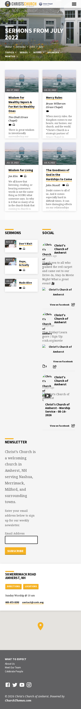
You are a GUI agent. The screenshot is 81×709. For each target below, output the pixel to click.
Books (37, 52)
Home (8, 47)
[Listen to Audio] (13, 125)
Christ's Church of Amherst (61, 248)
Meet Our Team (13, 667)
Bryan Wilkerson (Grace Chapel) (56, 105)
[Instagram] (29, 684)
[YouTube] (22, 684)
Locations (31, 586)
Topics (9, 52)
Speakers (53, 52)
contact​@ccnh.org (33, 602)
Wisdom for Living (20, 170)
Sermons (21, 47)
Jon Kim (13, 176)
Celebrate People (14, 671)
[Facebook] (8, 684)
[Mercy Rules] (59, 81)
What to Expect (15, 659)
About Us (10, 663)
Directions (13, 586)
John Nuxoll (53, 185)
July (41, 47)
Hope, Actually (24, 263)
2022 (32, 47)
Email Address (15, 533)
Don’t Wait (25, 243)
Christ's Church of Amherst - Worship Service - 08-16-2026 (57, 410)
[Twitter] (15, 684)
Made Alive (25, 282)
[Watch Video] (10, 124)
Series (24, 52)
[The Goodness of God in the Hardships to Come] (59, 153)
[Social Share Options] (73, 304)
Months (10, 56)
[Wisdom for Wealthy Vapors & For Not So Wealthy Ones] (22, 81)
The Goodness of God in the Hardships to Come (59, 174)
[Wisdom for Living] (22, 153)
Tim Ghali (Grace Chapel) (18, 118)
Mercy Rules (54, 97)
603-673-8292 (12, 602)
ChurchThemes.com (18, 700)
